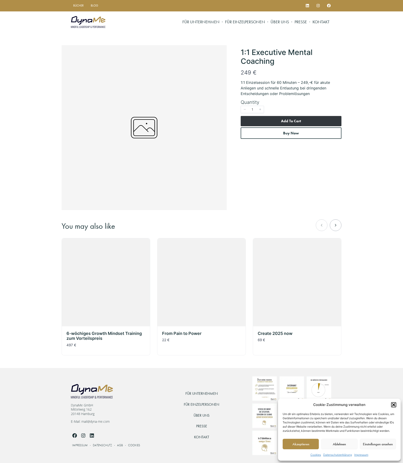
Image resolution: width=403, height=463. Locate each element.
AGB (120, 445)
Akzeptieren (300, 444)
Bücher (78, 5)
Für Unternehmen (200, 21)
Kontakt (321, 21)
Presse (301, 21)
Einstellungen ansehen (378, 444)
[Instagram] (318, 5)
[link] (335, 225)
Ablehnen (339, 444)
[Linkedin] (307, 5)
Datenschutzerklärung (337, 454)
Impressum (361, 454)
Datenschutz (102, 445)
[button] (393, 404)
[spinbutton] (252, 109)
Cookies (315, 454)
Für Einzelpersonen (245, 21)
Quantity (250, 102)
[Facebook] (328, 5)
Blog (94, 5)
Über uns (280, 21)
